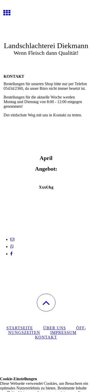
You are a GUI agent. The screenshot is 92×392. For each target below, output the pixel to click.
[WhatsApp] (12, 246)
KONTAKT (46, 337)
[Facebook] (11, 254)
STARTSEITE (19, 328)
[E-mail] (12, 239)
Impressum (63, 332)
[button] (46, 302)
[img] (46, 19)
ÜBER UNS (54, 328)
